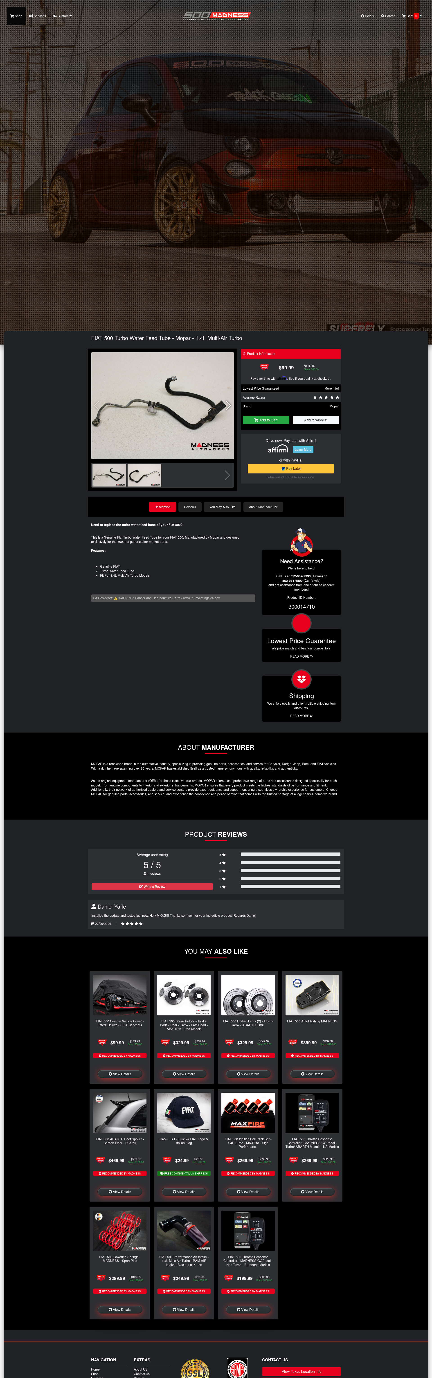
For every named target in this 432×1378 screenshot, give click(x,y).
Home (95, 1369)
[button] (228, 406)
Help (368, 16)
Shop (18, 16)
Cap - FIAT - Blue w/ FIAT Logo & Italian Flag (184, 1140)
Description (163, 507)
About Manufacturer (263, 507)
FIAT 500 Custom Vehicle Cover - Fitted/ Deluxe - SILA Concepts (120, 1023)
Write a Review (154, 886)
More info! (331, 388)
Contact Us (142, 1373)
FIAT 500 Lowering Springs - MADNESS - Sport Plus (119, 1258)
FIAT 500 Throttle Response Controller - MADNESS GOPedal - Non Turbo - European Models (248, 1260)
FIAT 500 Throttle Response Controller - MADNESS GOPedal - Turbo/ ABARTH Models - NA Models (312, 1142)
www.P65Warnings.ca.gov (201, 598)
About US (140, 1369)
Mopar (334, 406)
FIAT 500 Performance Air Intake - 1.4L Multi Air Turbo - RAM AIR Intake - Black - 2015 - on (184, 1260)
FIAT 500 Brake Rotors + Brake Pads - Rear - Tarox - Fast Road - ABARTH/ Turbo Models (184, 1025)
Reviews (190, 507)
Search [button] (389, 16)
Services (39, 16)
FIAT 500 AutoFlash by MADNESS (312, 1021)
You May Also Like (222, 507)
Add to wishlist (315, 420)
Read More (300, 656)
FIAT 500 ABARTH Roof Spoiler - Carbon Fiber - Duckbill (120, 1140)
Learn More (303, 449)
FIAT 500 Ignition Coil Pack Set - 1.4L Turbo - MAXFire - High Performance (248, 1142)
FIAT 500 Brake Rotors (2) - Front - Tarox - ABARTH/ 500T (248, 1023)
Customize (65, 16)
